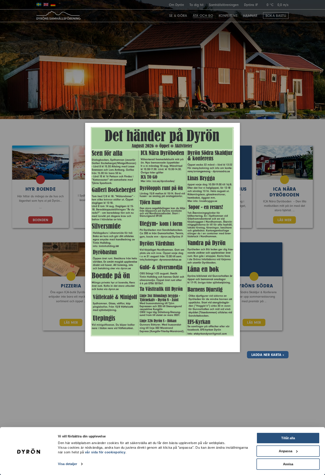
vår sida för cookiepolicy (105, 452)
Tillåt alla (288, 438)
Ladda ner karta (266, 355)
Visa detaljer (67, 464)
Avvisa (288, 464)
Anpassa (285, 451)
